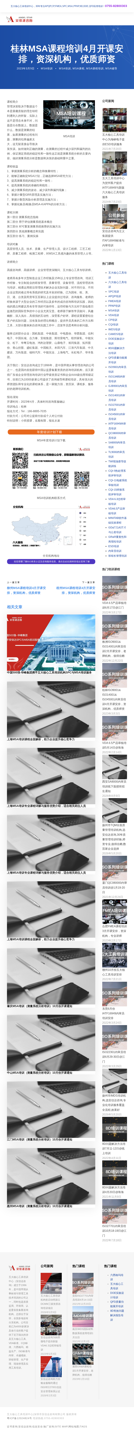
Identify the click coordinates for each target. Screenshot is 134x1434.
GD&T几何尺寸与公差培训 (117, 530)
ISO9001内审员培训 (117, 369)
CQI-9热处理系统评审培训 (117, 473)
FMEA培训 (114, 301)
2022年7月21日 (112, 979)
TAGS (83, 1426)
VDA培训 (113, 315)
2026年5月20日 (112, 853)
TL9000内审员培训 (116, 454)
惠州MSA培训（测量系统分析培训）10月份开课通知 (39, 1206)
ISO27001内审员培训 (116, 407)
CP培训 (112, 319)
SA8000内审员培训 (116, 445)
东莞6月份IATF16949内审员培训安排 (113, 1013)
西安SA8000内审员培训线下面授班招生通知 (114, 786)
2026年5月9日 (48, 1312)
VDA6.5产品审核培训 (116, 511)
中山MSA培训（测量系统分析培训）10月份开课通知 (39, 1072)
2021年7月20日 (112, 148)
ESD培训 (113, 546)
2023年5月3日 (48, 1353)
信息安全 (37, 1426)
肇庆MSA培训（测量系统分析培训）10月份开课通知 (39, 1006)
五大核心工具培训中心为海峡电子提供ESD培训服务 (113, 139)
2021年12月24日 (112, 897)
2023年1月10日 (81, 1379)
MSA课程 (78, 68)
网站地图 (74, 1426)
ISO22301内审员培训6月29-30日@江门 (114, 1057)
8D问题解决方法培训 (116, 350)
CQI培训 (113, 324)
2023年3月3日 (111, 713)
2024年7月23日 (112, 201)
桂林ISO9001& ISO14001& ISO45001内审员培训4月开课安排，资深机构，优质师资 (114, 699)
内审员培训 (114, 550)
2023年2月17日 (112, 940)
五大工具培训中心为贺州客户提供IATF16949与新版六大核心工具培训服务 (113, 188)
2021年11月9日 (111, 1196)
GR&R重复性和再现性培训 (117, 539)
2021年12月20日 (81, 1304)
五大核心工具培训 (117, 275)
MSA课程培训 (95, 68)
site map (61, 1426)
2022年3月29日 (112, 1066)
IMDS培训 (114, 329)
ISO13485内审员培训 (116, 379)
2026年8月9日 (111, 795)
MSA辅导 (111, 68)
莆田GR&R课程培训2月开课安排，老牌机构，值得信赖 (82, 1370)
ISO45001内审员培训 (116, 416)
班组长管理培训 (117, 555)
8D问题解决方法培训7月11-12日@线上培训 (113, 1148)
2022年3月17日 (112, 612)
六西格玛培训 (116, 1277)
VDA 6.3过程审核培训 (117, 501)
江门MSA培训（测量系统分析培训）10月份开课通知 (39, 1139)
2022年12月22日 (112, 660)
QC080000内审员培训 (117, 435)
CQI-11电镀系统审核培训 (117, 482)
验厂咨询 (49, 1426)
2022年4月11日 (111, 1158)
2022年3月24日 (112, 1022)
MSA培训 (47, 68)
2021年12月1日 (81, 1341)
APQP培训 (114, 296)
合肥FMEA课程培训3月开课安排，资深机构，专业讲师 (114, 931)
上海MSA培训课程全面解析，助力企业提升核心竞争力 (41, 739)
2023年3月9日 (26, 68)
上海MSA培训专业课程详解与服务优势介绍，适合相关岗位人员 (46, 805)
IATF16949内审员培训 (117, 426)
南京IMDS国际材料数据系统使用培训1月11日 (82, 1333)
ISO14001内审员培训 (116, 397)
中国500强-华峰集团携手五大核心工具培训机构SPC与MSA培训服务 (49, 672)
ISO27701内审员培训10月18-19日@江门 (114, 1231)
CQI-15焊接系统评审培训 (116, 492)
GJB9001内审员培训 (117, 388)
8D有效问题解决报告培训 (117, 1315)
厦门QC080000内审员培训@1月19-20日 (114, 887)
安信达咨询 (24, 1426)
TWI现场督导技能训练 (117, 464)
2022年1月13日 (112, 250)
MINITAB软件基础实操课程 (117, 520)
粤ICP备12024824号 (19, 1418)
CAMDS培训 (115, 334)
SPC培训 (113, 291)
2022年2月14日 (112, 752)
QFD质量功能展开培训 (117, 360)
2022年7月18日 (112, 1240)
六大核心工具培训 (117, 284)
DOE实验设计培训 (116, 341)
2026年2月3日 (48, 1395)
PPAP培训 (114, 305)
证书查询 (12, 1426)
